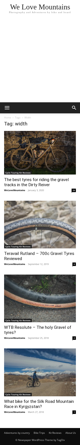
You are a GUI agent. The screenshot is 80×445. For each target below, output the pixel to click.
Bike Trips (39, 433)
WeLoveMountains (14, 190)
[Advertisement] (40, 60)
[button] (7, 107)
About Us (70, 433)
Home (7, 117)
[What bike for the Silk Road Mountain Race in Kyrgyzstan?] (40, 372)
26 (74, 190)
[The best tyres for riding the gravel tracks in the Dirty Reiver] (40, 153)
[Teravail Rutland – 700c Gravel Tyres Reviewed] (40, 224)
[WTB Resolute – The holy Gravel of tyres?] (40, 298)
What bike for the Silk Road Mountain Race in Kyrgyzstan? (39, 404)
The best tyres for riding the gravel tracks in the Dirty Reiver (36, 182)
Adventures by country (17, 433)
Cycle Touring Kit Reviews (18, 172)
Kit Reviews (55, 433)
